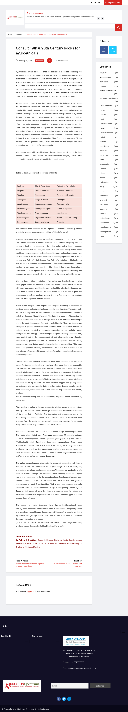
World (102, 236)
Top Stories (104, 223)
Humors (103, 142)
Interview (103, 151)
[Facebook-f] (59, 699)
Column (19, 35)
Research (103, 200)
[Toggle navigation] (28, 26)
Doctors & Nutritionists (109, 98)
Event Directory (106, 106)
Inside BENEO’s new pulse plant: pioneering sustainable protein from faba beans (60, 17)
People (102, 178)
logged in (30, 591)
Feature (103, 115)
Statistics (103, 209)
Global (102, 137)
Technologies (105, 218)
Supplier (103, 214)
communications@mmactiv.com (82, 668)
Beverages (104, 82)
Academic (103, 73)
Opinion (103, 169)
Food (102, 119)
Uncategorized (105, 232)
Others (102, 173)
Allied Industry (105, 77)
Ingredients (104, 146)
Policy (102, 187)
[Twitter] (64, 699)
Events (102, 110)
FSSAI (102, 128)
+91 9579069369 (77, 662)
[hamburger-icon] (123, 632)
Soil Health (104, 205)
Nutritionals (104, 164)
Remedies (104, 196)
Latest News (105, 155)
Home (10, 35)
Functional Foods (106, 133)
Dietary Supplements (108, 91)
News (102, 160)
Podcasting (104, 182)
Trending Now (105, 227)
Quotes (103, 191)
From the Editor (106, 124)
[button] (98, 18)
